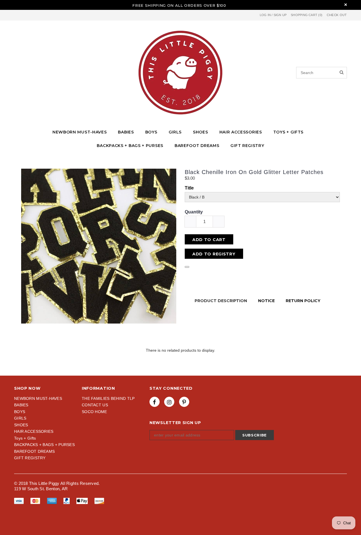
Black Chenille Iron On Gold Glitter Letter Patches (254, 172)
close (345, 4)
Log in (265, 15)
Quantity (194, 211)
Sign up (280, 15)
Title (189, 188)
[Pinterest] (184, 402)
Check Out (337, 15)
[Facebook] (154, 402)
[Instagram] (169, 402)
